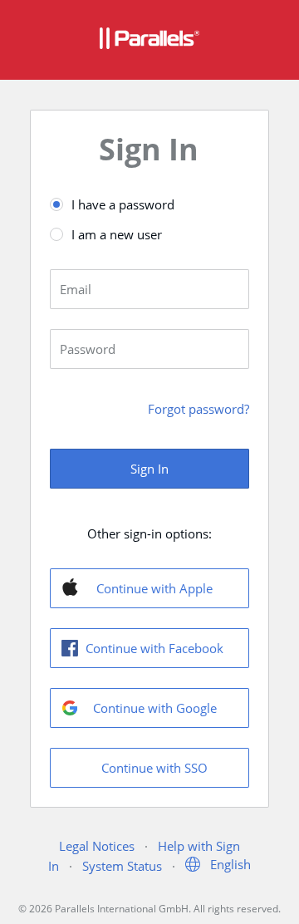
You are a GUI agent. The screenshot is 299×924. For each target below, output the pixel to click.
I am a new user (116, 234)
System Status (122, 866)
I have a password (122, 204)
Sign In (149, 468)
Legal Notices (97, 846)
